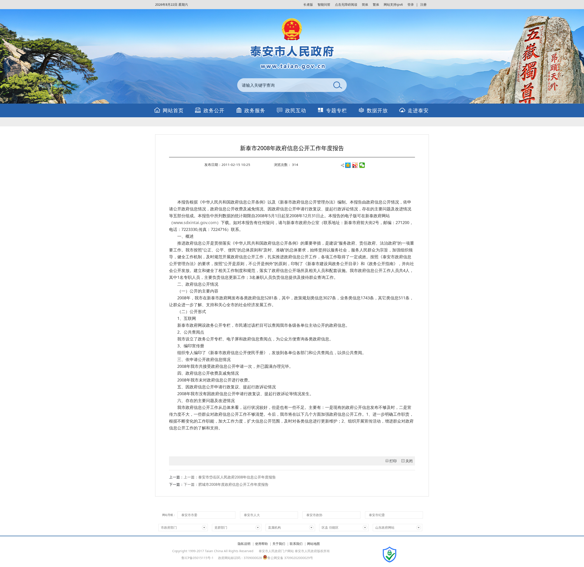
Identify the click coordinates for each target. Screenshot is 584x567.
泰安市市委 (189, 515)
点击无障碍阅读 (346, 4)
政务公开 (213, 110)
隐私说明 (244, 543)
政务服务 (254, 110)
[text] (282, 85)
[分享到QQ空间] (348, 165)
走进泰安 (418, 110)
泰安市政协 (314, 515)
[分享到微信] (362, 165)
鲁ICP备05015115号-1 (197, 558)
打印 (393, 460)
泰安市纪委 (377, 515)
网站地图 (313, 543)
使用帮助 (261, 543)
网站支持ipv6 (393, 4)
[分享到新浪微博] (355, 165)
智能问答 (324, 4)
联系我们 (296, 543)
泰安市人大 (252, 515)
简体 (365, 4)
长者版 (308, 4)
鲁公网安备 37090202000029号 (290, 557)
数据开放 (377, 110)
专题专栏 (336, 110)
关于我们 (278, 543)
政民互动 (295, 110)
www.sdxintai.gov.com (195, 222)
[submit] (337, 85)
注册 (423, 4)
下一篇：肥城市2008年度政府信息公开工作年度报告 (226, 484)
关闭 (409, 460)
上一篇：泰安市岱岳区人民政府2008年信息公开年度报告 (230, 477)
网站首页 (173, 110)
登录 (410, 4)
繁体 (376, 4)
